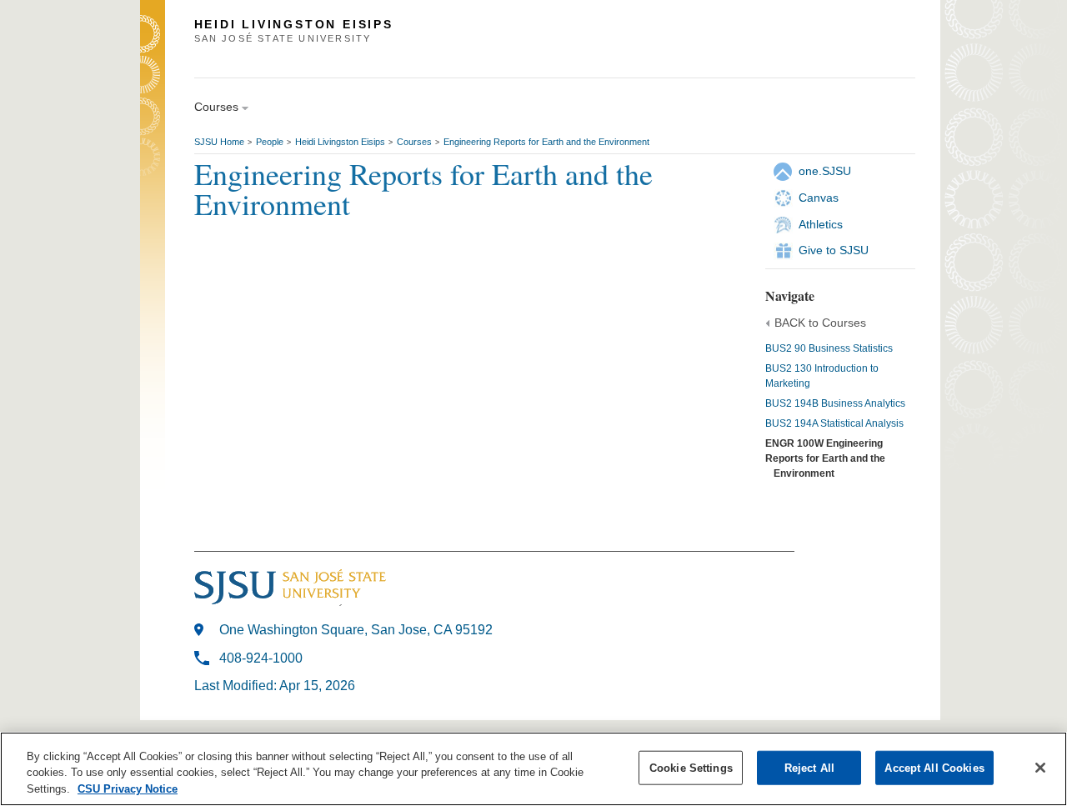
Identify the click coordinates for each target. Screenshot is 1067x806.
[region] (533, 769)
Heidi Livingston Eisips (340, 142)
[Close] (1040, 767)
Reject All (809, 767)
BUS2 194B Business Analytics (835, 403)
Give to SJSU (834, 250)
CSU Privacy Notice (128, 789)
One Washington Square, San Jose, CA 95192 (356, 630)
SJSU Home (219, 142)
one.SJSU (825, 171)
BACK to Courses (820, 322)
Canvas (819, 197)
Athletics (821, 224)
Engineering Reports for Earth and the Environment (546, 142)
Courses (414, 142)
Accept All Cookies (934, 767)
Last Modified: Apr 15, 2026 (274, 685)
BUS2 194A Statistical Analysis (834, 423)
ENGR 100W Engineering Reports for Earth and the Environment (825, 458)
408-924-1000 (261, 658)
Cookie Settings (691, 767)
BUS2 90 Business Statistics (829, 348)
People (269, 142)
